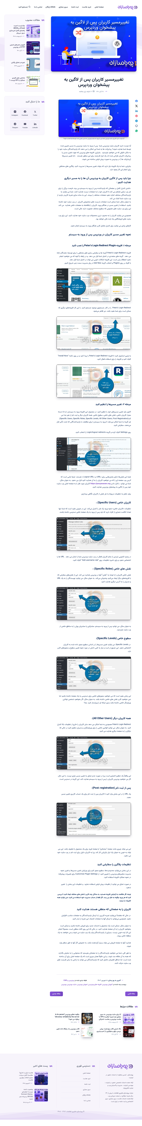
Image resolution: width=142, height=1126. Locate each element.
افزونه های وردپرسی (95, 984)
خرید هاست (86, 7)
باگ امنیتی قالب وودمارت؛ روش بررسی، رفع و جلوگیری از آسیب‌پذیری (109, 1030)
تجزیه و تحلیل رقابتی (18, 62)
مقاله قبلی (131, 993)
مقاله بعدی (56, 993)
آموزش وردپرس (107, 984)
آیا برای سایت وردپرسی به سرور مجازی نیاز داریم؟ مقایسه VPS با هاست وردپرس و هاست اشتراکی (110, 1017)
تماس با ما (38, 7)
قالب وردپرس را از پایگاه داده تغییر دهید (67, 1030)
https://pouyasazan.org (100, 483)
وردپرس (63, 984)
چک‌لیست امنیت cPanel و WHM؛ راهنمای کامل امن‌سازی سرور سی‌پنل (17, 29)
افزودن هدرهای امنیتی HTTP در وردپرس (17, 46)
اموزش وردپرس (82, 984)
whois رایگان (50, 7)
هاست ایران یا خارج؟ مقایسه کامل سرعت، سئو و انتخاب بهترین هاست (26, 1076)
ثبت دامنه (75, 7)
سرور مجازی (63, 7)
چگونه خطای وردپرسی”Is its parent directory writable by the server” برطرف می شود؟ (67, 1017)
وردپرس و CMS (68, 980)
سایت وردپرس (72, 984)
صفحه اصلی (99, 7)
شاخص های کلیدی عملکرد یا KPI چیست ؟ (17, 79)
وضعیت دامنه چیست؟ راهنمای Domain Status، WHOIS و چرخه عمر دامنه (26, 1094)
